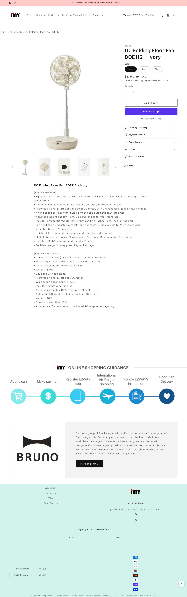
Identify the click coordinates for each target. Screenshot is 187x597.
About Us (50, 488)
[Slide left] (12, 167)
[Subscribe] (117, 537)
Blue (157, 69)
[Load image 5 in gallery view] (64, 167)
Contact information (128, 596)
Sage (144, 69)
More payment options (151, 119)
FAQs (50, 498)
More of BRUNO (89, 463)
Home (3, 31)
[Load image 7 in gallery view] (103, 167)
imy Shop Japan (45, 596)
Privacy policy (77, 596)
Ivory (131, 69)
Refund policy (62, 596)
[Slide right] (116, 167)
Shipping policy (110, 596)
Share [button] (130, 165)
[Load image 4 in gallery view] (44, 167)
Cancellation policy (148, 596)
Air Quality (16, 31)
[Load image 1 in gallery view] (25, 167)
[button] (40, 15)
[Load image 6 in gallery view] (84, 167)
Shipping (143, 81)
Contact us (50, 493)
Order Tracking (51, 503)
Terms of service (93, 596)
